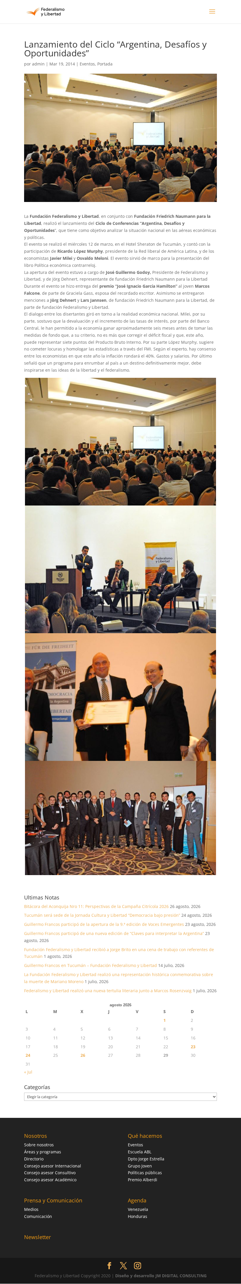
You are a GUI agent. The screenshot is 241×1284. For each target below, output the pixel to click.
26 (83, 1055)
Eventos (87, 64)
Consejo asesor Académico (50, 1179)
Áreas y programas (42, 1152)
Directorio (33, 1159)
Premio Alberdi (142, 1179)
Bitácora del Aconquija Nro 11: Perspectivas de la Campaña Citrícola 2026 (96, 906)
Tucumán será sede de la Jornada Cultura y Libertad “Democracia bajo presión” (102, 915)
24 (28, 1055)
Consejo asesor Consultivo (50, 1172)
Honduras (137, 1216)
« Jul (28, 1072)
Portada (105, 64)
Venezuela (138, 1209)
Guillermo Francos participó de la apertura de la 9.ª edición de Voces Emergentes (104, 924)
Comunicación (38, 1216)
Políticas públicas (145, 1172)
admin (38, 64)
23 (193, 1046)
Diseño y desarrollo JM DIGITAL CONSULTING (161, 1275)
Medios (31, 1209)
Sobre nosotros (39, 1144)
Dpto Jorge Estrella (146, 1159)
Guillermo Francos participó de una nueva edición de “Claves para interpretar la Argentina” (114, 933)
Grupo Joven (140, 1166)
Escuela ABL (139, 1152)
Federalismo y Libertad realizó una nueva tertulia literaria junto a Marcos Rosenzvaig (108, 990)
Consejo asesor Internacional (52, 1166)
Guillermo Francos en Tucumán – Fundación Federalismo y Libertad (90, 965)
